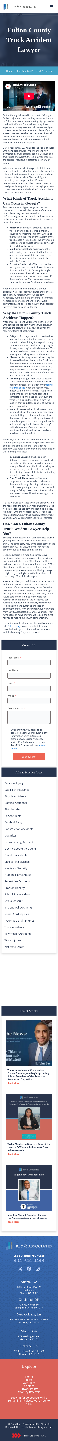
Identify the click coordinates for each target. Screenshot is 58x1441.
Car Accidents (12, 816)
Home (9, 70)
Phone (10, 695)
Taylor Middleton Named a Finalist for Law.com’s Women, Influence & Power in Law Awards (28, 1147)
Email (10, 683)
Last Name (12, 670)
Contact (29, 1386)
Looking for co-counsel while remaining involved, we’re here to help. (29, 1400)
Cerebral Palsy (13, 822)
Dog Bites (10, 835)
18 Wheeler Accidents (17, 933)
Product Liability (14, 888)
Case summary (15, 708)
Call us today (14, 626)
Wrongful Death (14, 947)
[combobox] (11, 701)
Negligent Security (15, 868)
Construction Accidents (18, 829)
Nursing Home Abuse (17, 875)
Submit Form (29, 756)
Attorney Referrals (29, 1392)
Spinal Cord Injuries (16, 914)
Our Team (29, 1382)
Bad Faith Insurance (16, 789)
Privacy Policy (29, 1389)
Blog (29, 1380)
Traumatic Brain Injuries (19, 920)
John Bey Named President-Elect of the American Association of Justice (27, 1216)
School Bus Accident (17, 894)
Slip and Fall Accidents (18, 907)
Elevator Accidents (15, 855)
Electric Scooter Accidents (20, 848)
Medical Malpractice (17, 861)
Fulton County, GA (24, 70)
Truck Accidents (14, 927)
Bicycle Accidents (15, 796)
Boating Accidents (15, 803)
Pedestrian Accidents (17, 881)
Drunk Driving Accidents (19, 842)
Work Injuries (12, 940)
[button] (20, 1268)
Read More (14, 1082)
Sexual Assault (13, 901)
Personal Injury (13, 783)
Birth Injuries (12, 809)
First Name (13, 657)
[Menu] (51, 6)
